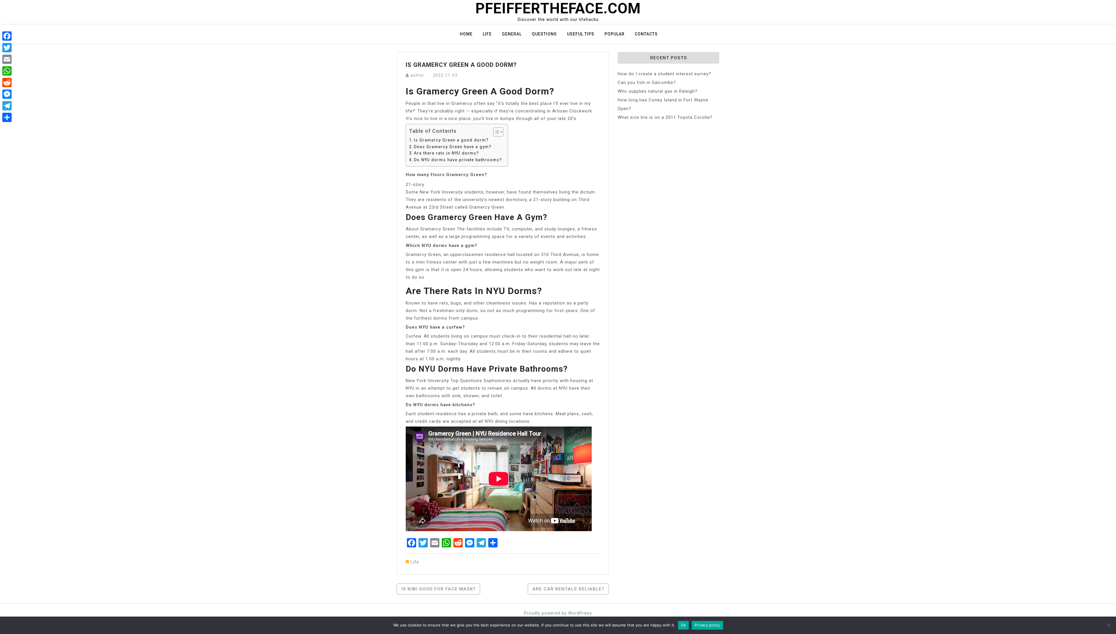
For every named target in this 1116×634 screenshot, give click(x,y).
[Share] (7, 117)
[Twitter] (7, 47)
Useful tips (580, 34)
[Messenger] (7, 94)
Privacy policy (707, 625)
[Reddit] (7, 82)
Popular (614, 34)
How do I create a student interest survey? (664, 73)
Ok (683, 625)
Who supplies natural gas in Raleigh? (658, 91)
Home (466, 34)
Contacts (646, 34)
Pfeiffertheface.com (558, 8)
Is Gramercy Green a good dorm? (451, 140)
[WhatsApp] (7, 71)
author (417, 75)
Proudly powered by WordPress (558, 613)
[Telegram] (7, 106)
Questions (544, 34)
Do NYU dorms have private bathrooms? (458, 159)
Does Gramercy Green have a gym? (452, 146)
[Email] (7, 59)
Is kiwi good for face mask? (438, 589)
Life (487, 34)
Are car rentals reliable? (568, 589)
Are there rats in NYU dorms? (446, 153)
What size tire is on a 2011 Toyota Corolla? (665, 117)
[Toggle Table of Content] (495, 132)
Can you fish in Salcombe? (647, 82)
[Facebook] (7, 36)
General (512, 34)
